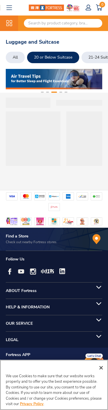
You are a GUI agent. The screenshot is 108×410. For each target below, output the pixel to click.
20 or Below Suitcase (53, 57)
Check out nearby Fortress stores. (31, 242)
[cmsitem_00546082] (54, 79)
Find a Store (17, 236)
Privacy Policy (31, 404)
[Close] (101, 367)
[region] (54, 385)
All (15, 57)
